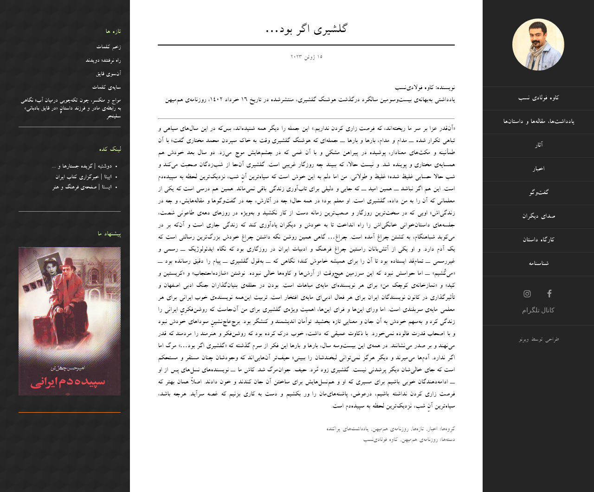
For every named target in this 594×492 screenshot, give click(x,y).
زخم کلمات (108, 48)
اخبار (432, 430)
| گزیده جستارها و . (82, 167)
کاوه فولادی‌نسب (380, 440)
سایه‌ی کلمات (106, 88)
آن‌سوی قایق (108, 74)
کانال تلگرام (538, 310)
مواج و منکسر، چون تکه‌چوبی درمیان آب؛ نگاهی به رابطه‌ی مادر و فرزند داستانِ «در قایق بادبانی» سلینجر (70, 109)
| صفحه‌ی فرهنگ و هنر (81, 188)
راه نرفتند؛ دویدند (103, 61)
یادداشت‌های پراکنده (347, 430)
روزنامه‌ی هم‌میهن (390, 430)
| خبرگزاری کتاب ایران (83, 178)
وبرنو (523, 340)
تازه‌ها (418, 430)
